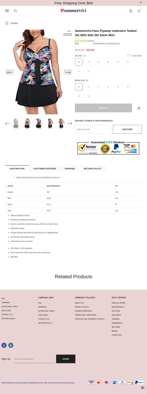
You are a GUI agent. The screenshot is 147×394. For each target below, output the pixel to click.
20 (128, 62)
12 (89, 62)
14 (98, 62)
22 (79, 71)
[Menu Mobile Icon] (7, 10)
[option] (38, 72)
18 (118, 62)
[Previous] (9, 72)
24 (89, 71)
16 (108, 62)
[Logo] (73, 10)
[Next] (67, 72)
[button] (80, 41)
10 (79, 62)
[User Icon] (130, 10)
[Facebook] (4, 345)
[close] (140, 2)
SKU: (77, 44)
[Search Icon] (15, 10)
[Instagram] (10, 345)
